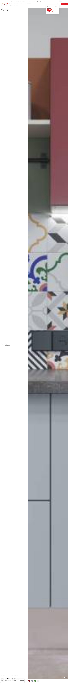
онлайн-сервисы (45, 1)
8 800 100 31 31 (65, 1)
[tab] (28, 681)
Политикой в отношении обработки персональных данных (8, 680)
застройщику (17, 1)
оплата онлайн (27, 1)
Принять (22, 680)
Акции (24, 3)
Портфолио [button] (16, 3)
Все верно (49, 9)
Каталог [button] (10, 3)
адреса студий (39, 1)
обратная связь (33, 1)
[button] (57, 3)
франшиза (12, 1)
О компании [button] (29, 3)
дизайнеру (22, 1)
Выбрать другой (50, 11)
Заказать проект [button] (64, 3)
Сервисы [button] (20, 3)
